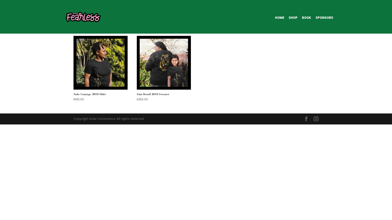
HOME (279, 17)
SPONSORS (324, 17)
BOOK (306, 17)
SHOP (293, 17)
